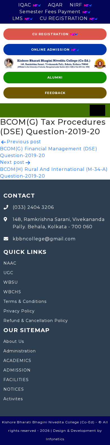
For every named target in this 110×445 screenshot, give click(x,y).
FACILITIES (16, 379)
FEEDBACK (55, 93)
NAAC (9, 263)
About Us (13, 341)
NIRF (76, 5)
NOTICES (13, 389)
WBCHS (12, 291)
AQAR (55, 5)
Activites (13, 398)
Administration (19, 351)
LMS (18, 18)
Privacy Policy (19, 311)
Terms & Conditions (25, 301)
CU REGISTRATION (64, 18)
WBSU (10, 282)
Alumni (55, 77)
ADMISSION (17, 370)
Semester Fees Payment (50, 11)
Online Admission (51, 50)
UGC (8, 272)
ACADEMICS (17, 360)
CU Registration (51, 34)
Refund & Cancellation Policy (35, 320)
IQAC (25, 5)
